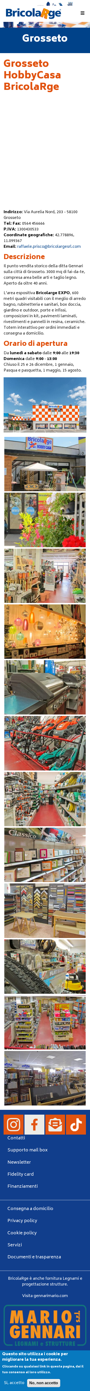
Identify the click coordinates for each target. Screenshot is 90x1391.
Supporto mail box (27, 1150)
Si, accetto (14, 1383)
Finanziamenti (22, 1187)
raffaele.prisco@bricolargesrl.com (49, 246)
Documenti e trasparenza (34, 1257)
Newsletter (19, 1163)
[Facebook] (34, 1124)
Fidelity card (20, 1175)
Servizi (14, 1245)
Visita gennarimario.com (45, 1296)
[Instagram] (14, 1124)
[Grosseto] (45, 464)
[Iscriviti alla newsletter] (55, 1124)
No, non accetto (43, 1383)
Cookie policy (22, 1233)
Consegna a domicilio (30, 1209)
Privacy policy (22, 1221)
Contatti (16, 1138)
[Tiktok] (76, 1124)
